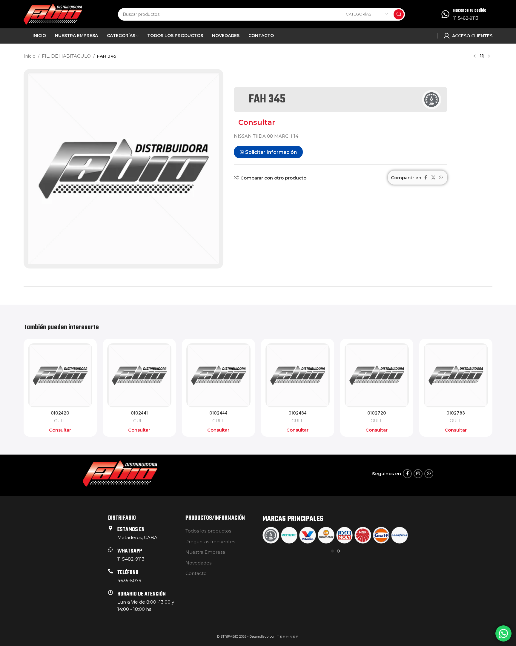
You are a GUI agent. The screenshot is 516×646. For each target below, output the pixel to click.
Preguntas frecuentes (210, 541)
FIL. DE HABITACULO (66, 56)
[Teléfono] (110, 571)
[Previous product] (474, 56)
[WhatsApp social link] (440, 178)
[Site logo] (53, 13)
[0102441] (139, 375)
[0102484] (297, 375)
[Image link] (120, 473)
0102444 (218, 413)
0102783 (455, 413)
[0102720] (377, 375)
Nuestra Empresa (205, 552)
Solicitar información (270, 152)
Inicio (30, 56)
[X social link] (433, 178)
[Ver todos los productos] (481, 56)
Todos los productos (208, 531)
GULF (60, 420)
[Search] (399, 14)
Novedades (198, 563)
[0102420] (60, 375)
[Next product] (488, 56)
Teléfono (128, 572)
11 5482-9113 (465, 18)
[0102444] (218, 375)
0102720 (376, 413)
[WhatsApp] (110, 549)
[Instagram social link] (418, 473)
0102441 (139, 413)
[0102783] (456, 375)
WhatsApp (129, 551)
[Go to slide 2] (338, 551)
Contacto (196, 573)
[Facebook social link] (425, 178)
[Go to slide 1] (332, 551)
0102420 (60, 413)
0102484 (297, 413)
